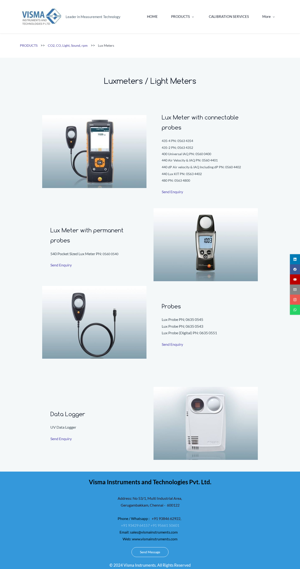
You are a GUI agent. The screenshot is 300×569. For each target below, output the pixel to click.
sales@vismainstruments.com (154, 532)
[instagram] (295, 300)
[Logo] (41, 17)
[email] (295, 289)
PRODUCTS (29, 45)
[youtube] (295, 279)
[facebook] (295, 269)
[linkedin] (295, 259)
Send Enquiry (172, 191)
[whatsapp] (295, 310)
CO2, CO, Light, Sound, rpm (68, 45)
